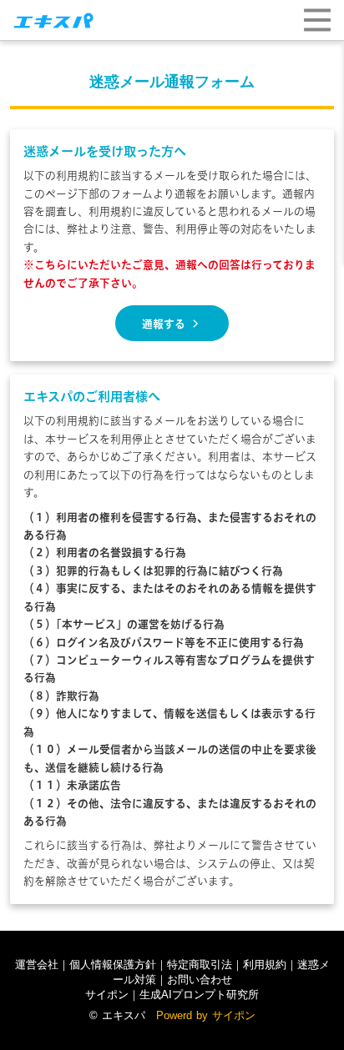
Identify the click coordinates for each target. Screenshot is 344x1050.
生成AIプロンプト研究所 (199, 994)
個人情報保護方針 (112, 964)
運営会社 (36, 964)
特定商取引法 (199, 964)
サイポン (107, 994)
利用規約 (264, 964)
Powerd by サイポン (205, 1015)
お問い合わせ (199, 979)
